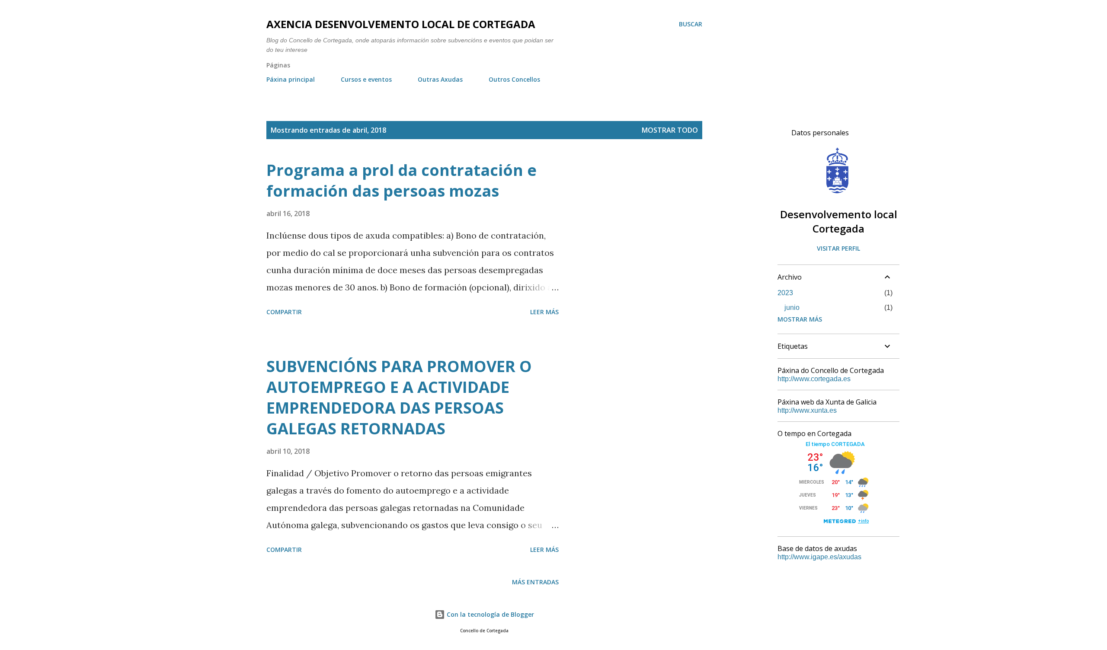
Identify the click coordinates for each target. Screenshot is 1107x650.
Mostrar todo (670, 130)
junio (792, 307)
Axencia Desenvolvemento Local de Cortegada (400, 24)
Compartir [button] (284, 312)
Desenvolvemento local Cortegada (838, 221)
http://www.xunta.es (807, 410)
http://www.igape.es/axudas (819, 557)
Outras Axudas (440, 79)
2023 (785, 292)
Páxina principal (290, 79)
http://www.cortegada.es (814, 378)
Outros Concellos (514, 79)
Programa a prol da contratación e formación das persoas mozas (401, 180)
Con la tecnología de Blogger (489, 614)
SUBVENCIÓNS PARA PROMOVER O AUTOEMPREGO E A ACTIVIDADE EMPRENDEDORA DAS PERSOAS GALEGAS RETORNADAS (399, 397)
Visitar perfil (838, 248)
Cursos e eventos (366, 79)
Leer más (544, 312)
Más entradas (535, 582)
